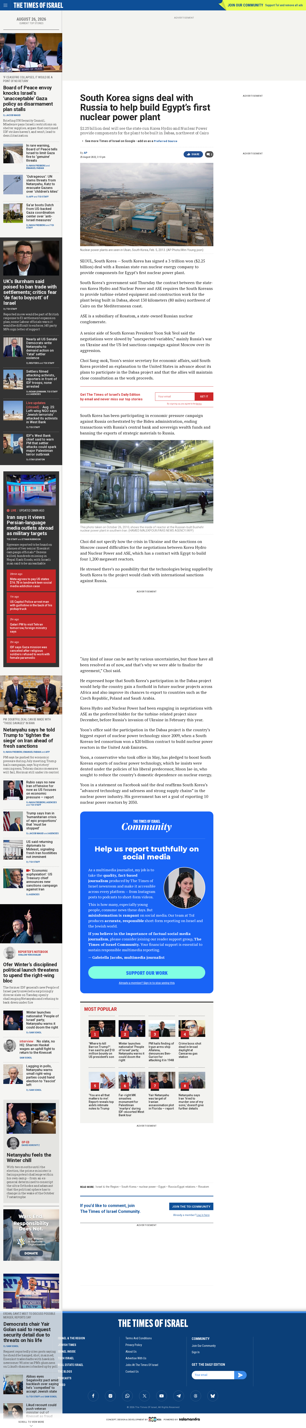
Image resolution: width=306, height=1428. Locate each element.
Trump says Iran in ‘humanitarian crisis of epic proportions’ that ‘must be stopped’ (41, 820)
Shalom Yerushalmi (29, 955)
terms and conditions (139, 1338)
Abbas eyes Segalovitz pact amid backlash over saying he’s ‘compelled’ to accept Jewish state (42, 1383)
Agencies (35, 394)
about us (131, 1351)
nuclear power (147, 1186)
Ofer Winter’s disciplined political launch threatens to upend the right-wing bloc (30, 973)
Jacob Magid (13, 115)
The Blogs (65, 1371)
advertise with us (136, 1358)
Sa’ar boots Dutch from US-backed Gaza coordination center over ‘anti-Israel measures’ (40, 212)
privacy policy (134, 1345)
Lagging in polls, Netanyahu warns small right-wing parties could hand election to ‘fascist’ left (41, 1075)
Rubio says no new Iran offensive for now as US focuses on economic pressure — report (41, 789)
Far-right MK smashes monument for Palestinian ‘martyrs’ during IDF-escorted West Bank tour (131, 1105)
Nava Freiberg (37, 166)
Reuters (34, 363)
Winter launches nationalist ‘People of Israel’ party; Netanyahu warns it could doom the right (131, 1052)
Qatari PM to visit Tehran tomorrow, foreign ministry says (28, 628)
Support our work (147, 973)
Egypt (161, 1186)
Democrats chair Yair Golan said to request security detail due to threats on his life (27, 1332)
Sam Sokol (35, 1032)
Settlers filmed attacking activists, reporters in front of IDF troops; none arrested (41, 378)
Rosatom (203, 1186)
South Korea (128, 1186)
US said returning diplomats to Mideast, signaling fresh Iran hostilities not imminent (41, 849)
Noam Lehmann (37, 392)
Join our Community (245, 5)
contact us (132, 1371)
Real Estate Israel (70, 1365)
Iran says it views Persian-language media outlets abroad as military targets (30, 525)
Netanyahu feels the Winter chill (29, 1157)
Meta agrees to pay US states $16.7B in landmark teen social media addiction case (31, 582)
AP (85, 152)
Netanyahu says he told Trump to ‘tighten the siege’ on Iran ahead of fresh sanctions (29, 738)
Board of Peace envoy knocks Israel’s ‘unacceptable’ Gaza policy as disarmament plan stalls (28, 98)
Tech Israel (66, 1358)
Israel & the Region (107, 1186)
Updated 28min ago (31, 510)
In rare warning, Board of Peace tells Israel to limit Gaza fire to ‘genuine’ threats (41, 153)
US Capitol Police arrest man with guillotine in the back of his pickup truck (31, 605)
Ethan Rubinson (31, 539)
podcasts (64, 1378)
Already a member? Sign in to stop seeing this (147, 983)
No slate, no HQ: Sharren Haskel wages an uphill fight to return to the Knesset (37, 1047)
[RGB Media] (156, 1419)
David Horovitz (31, 1145)
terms (199, 404)
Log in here (203, 1215)
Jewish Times (67, 1345)
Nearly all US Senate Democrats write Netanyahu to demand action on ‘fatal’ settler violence (41, 348)
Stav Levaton (37, 459)
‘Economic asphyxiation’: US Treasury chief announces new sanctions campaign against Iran (41, 880)
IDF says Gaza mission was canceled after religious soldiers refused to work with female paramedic (30, 652)
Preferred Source (165, 141)
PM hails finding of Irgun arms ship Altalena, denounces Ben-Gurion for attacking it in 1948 (161, 1052)
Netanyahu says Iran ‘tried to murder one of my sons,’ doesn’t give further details (191, 1101)
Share (196, 154)
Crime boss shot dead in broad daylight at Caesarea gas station (190, 1050)
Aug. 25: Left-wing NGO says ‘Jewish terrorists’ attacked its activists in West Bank (42, 414)
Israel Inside (67, 1351)
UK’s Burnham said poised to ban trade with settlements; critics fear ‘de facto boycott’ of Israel (30, 292)
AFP (31, 197)
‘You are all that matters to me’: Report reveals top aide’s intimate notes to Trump (101, 1101)
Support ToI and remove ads (284, 5)
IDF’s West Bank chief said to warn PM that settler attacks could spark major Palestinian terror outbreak (41, 445)
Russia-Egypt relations (181, 1186)
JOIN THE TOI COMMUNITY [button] (191, 1206)
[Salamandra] (189, 1419)
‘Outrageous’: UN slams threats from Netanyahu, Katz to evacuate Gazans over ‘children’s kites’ (42, 184)
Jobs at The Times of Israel (142, 1365)
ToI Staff (43, 197)
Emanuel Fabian (35, 168)
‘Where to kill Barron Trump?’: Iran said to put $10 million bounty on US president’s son (101, 1050)
